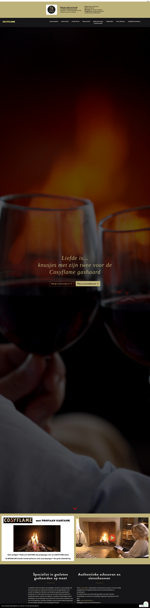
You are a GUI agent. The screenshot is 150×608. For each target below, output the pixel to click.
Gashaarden (54, 21)
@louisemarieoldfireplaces (93, 13)
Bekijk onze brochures (60, 283)
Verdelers (109, 21)
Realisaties (86, 21)
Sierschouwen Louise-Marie (98, 22)
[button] (145, 603)
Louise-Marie (84, 588)
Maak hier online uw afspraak (69, 7)
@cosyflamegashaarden (97, 11)
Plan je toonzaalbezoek (86, 283)
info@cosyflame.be (93, 6)
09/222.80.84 (90, 8)
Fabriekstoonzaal (134, 21)
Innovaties (65, 21)
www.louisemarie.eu (86, 600)
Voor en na (75, 21)
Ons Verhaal (120, 21)
